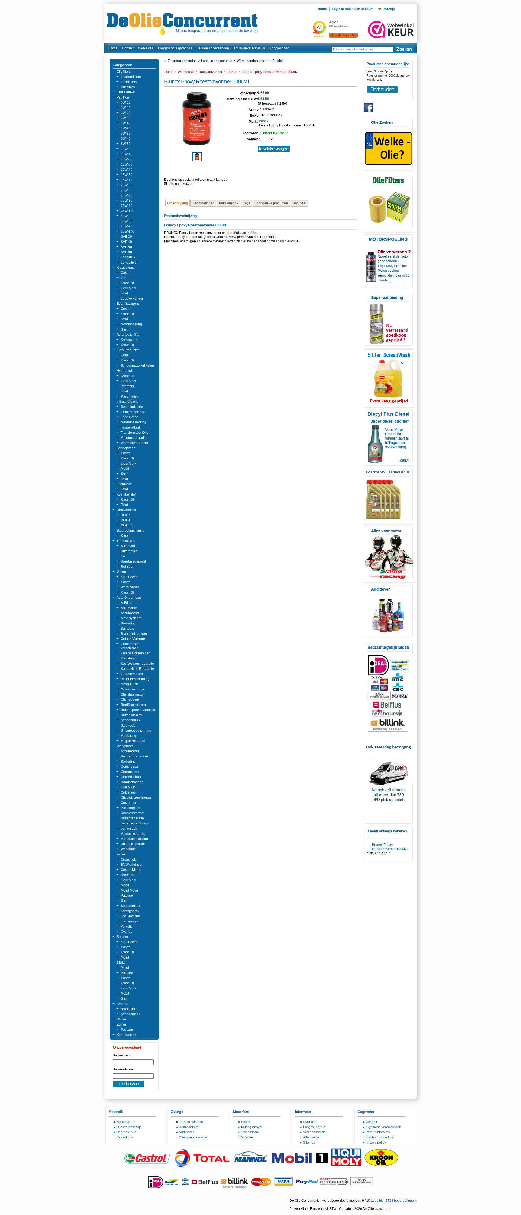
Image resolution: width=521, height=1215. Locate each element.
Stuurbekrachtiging (131, 530)
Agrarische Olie (128, 335)
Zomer (121, 1024)
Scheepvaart (126, 448)
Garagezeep (130, 772)
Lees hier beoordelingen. (394, 1201)
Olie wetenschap (128, 1127)
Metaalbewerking (133, 422)
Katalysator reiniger (135, 653)
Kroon (125, 536)
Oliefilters (124, 72)
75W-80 (126, 195)
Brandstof (128, 1009)
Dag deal (299, 203)
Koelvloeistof (126, 494)
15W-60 (126, 180)
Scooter (122, 937)
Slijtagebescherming (136, 730)
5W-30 (126, 133)
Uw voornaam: (122, 1055)
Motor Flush (129, 684)
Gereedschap (131, 777)
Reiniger (127, 567)
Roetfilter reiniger (133, 705)
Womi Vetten (130, 587)
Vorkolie (127, 926)
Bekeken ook (228, 203)
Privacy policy (376, 1142)
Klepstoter (128, 658)
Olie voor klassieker (193, 1137)
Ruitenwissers (131, 715)
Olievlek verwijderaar (136, 798)
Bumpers (127, 628)
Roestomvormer (132, 813)
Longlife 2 (128, 257)
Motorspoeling (131, 324)
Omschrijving (177, 203)
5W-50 (126, 144)
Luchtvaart (124, 484)
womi (125, 355)
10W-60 (126, 164)
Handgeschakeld (133, 561)
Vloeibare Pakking (134, 839)
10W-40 (126, 154)
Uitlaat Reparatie (133, 844)
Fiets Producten (128, 350)
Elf (123, 278)
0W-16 (126, 108)
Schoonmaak (130, 720)
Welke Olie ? (125, 1122)
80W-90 (126, 221)
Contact (371, 1122)
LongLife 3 (128, 262)
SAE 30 (126, 237)
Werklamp (128, 849)
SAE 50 (126, 247)
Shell (124, 329)
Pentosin (127, 386)
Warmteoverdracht (134, 443)
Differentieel (130, 551)
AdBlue (126, 603)
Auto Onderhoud (129, 597)
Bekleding (128, 623)
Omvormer (128, 803)
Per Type (123, 97)
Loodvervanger (132, 298)
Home (168, 72)
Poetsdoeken (130, 808)
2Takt (121, 963)
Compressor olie (133, 412)
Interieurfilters (131, 77)
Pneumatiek (129, 396)
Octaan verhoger (133, 689)
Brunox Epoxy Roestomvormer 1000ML (390, 847)
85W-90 (126, 226)
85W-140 (127, 231)
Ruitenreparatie (132, 818)
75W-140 (127, 211)
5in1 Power (129, 577)
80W (124, 216)
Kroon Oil (128, 283)
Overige (126, 932)
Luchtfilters (129, 82)
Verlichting (128, 736)
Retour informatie (378, 1132)
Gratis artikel (126, 92)
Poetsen (127, 1030)
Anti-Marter (129, 608)
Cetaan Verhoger (133, 639)
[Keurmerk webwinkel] (391, 29)
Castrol (126, 273)
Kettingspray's (251, 1127)
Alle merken (312, 1137)
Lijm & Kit (128, 787)
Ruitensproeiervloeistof (138, 710)
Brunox (232, 72)
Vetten (121, 572)
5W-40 (126, 139)
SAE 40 (126, 242)
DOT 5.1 (127, 525)
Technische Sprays (135, 823)
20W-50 (126, 185)
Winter (121, 1019)
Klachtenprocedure (380, 1137)
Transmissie (126, 541)
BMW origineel (131, 865)
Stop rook (128, 725)
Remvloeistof (126, 510)
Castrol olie (124, 1137)
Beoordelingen (203, 203)
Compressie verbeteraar (130, 646)
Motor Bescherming (135, 679)
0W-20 (126, 113)
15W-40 (126, 170)
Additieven (187, 1132)
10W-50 (126, 159)
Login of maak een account (352, 9)
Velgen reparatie (133, 741)
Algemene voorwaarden (383, 1127)
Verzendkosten (314, 1132)
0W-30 (126, 118)
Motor (121, 854)
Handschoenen (132, 782)
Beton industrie (132, 407)
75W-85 (126, 200)
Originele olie (126, 1132)
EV (123, 556)
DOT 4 (125, 520)
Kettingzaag (129, 340)
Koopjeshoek (279, 48)
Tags (246, 203)
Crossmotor (129, 859)
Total (124, 293)
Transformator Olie (134, 432)
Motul (125, 957)
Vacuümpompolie (134, 438)
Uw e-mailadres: (123, 1069)
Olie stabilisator (132, 694)
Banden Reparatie (134, 756)
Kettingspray (130, 911)
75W (124, 190)
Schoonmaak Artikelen (137, 365)
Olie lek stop (130, 700)
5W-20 (126, 128)
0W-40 (126, 123)
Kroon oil (127, 376)
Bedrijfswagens (128, 304)
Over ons (309, 1122)
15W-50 (126, 175)
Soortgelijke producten (271, 203)
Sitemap (309, 1142)
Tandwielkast (130, 427)
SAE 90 (126, 252)
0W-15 (126, 102)
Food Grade (129, 417)
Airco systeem (131, 618)
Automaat (128, 546)
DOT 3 (125, 515)
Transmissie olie (191, 1122)
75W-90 (126, 206)
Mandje (390, 9)
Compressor (130, 767)
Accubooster (130, 613)
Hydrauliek (125, 371)
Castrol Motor (131, 870)
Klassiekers (125, 267)
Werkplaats (125, 746)
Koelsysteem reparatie (137, 663)
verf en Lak (129, 828)
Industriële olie (127, 402)
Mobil (125, 469)
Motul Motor (129, 890)
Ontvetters (128, 792)
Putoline (127, 895)
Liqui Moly (128, 288)
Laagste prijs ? (314, 1127)
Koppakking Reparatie (137, 669)
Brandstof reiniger (134, 634)
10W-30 (126, 149)
